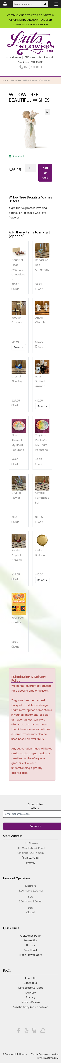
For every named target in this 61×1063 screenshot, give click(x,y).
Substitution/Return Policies (30, 1007)
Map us (30, 863)
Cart (5, 4)
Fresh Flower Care (30, 955)
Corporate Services (30, 988)
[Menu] (56, 4)
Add (16, 289)
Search (45, 5)
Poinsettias (31, 940)
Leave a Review (30, 1002)
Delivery (30, 993)
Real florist (30, 950)
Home (5, 80)
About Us (30, 978)
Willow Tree (15, 80)
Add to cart (45, 172)
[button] (47, 112)
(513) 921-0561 (32, 67)
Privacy (30, 997)
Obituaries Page (30, 936)
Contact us (30, 983)
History (30, 945)
